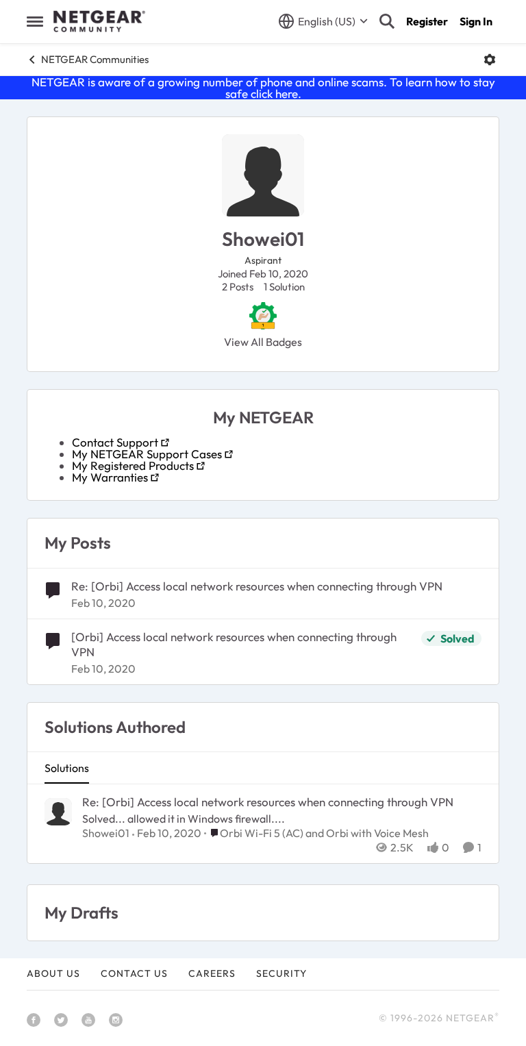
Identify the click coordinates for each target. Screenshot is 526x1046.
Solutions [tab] (67, 768)
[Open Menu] (489, 59)
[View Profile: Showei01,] (58, 811)
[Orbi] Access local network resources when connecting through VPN (234, 644)
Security (281, 973)
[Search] (387, 21)
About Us (53, 973)
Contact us (134, 973)
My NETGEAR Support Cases (147, 454)
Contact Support (115, 442)
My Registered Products (133, 465)
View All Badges (263, 341)
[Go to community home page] (99, 21)
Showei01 (105, 832)
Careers (212, 973)
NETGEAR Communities (95, 59)
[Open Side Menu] (35, 21)
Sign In (476, 21)
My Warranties (110, 477)
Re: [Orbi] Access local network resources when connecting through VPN (256, 586)
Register (427, 21)
